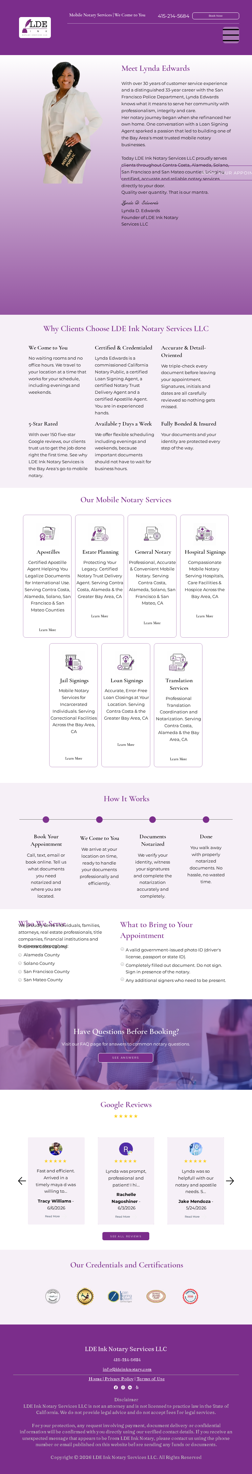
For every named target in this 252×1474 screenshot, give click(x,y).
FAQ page (90, 1043)
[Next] (230, 1181)
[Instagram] (123, 1387)
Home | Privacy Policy (111, 1378)
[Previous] (22, 1181)
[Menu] (231, 35)
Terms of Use (150, 1378)
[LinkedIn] (130, 1387)
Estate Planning (100, 551)
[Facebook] (116, 1387)
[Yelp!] (137, 1387)
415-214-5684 (173, 16)
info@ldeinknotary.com (127, 1369)
